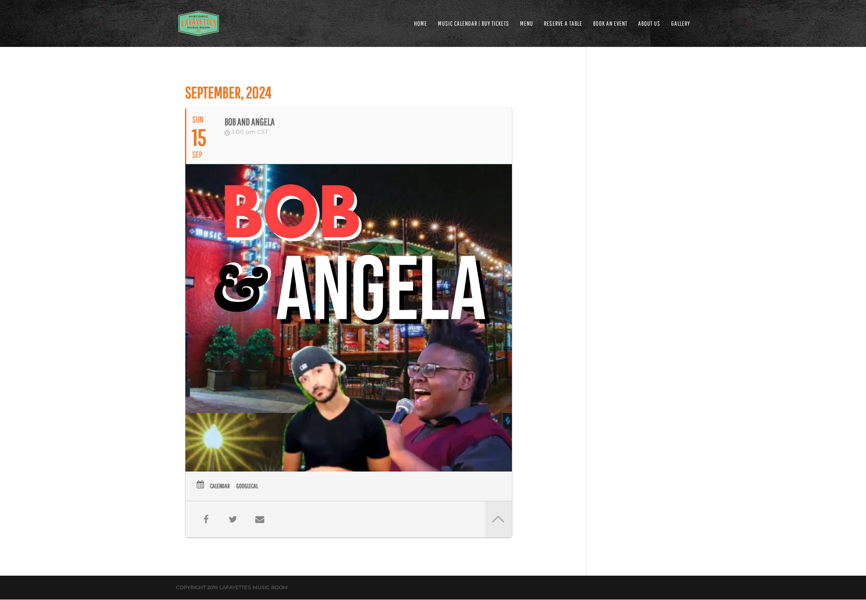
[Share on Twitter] (232, 519)
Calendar (220, 486)
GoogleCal (247, 486)
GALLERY (680, 23)
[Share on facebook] (205, 519)
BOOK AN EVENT (610, 23)
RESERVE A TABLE (563, 23)
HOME (420, 23)
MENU (526, 23)
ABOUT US (649, 23)
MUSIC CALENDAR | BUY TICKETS (473, 23)
